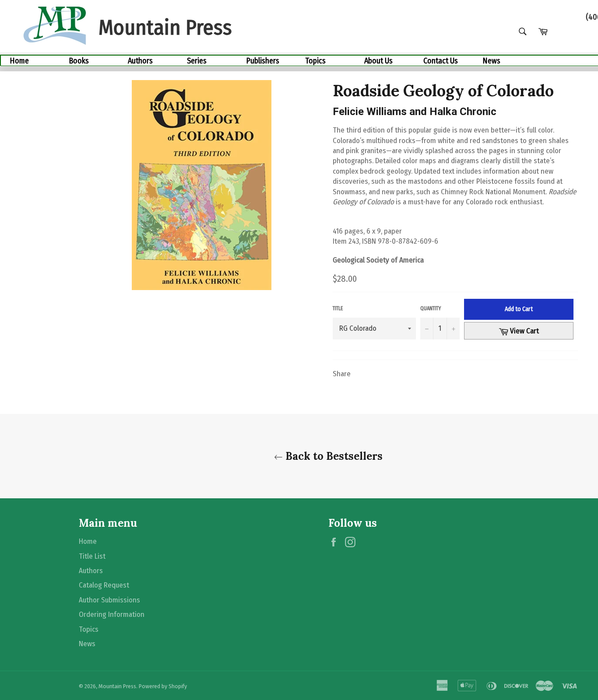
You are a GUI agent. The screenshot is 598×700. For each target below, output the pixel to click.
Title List (92, 556)
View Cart (529, 331)
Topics (315, 61)
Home (19, 61)
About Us (378, 61)
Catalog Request (104, 585)
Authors (140, 61)
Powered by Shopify (163, 686)
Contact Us (440, 61)
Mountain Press (117, 686)
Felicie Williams (370, 111)
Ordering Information (111, 614)
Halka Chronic (462, 111)
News (491, 61)
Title (338, 308)
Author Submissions (109, 600)
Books (79, 61)
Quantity (430, 308)
